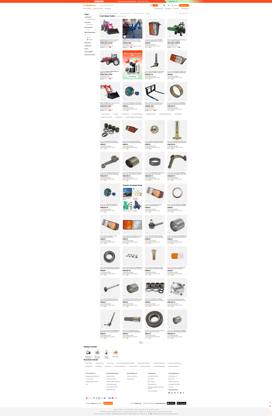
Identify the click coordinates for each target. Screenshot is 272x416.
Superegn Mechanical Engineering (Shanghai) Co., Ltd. (132, 45)
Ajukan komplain (151, 381)
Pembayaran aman (110, 376)
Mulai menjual (171, 378)
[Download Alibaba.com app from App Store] (171, 403)
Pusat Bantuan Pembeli (153, 376)
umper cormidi (110, 363)
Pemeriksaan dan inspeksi (112, 386)
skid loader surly (125, 114)
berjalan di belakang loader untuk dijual (134, 117)
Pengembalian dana (152, 384)
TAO (147, 409)
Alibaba (101, 13)
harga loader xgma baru (173, 366)
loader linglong (89, 363)
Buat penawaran (130, 378)
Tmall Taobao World (129, 409)
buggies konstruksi (99, 363)
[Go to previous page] (138, 342)
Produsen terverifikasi (132, 376)
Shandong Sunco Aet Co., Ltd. (106, 45)
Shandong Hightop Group (172, 45)
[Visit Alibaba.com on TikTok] (183, 393)
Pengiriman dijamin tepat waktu (113, 381)
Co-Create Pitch (89, 378)
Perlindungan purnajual (111, 384)
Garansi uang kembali (111, 378)
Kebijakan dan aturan (110, 389)
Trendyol (151, 409)
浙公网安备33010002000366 (159, 413)
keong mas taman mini (145, 366)
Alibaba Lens (94, 403)
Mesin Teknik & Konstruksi (126, 13)
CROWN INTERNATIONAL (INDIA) (152, 45)
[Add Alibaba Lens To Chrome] (108, 403)
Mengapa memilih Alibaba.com (92, 376)
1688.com (121, 409)
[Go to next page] (149, 342)
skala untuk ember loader (107, 117)
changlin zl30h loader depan (165, 114)
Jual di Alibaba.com (172, 376)
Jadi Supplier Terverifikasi (174, 384)
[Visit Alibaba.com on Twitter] (175, 393)
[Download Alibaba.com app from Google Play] (181, 403)
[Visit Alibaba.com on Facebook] (169, 393)
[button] (151, 5)
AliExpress (116, 409)
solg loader (116, 114)
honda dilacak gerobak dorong (175, 363)
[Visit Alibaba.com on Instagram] (178, 393)
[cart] (169, 5)
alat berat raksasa (133, 366)
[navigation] (91, 178)
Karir (87, 384)
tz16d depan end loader (151, 114)
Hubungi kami (151, 378)
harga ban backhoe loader (120, 366)
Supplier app (138, 403)
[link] (270, 402)
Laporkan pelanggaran (153, 390)
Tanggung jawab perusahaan (92, 381)
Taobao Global (142, 409)
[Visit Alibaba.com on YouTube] (180, 393)
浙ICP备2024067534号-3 (172, 413)
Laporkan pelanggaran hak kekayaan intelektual (156, 387)
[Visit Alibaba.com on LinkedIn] (172, 393)
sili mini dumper (89, 366)
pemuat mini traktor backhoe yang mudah (126, 363)
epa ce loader (108, 366)
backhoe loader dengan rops (144, 363)
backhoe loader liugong (137, 114)
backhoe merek (119, 117)
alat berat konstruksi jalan (159, 366)
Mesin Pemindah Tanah (139, 13)
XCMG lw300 (99, 366)
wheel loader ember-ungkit (159, 363)
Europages (156, 409)
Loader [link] (147, 13)
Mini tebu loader (178, 114)
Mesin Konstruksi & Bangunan (111, 13)
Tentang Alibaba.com (91, 373)
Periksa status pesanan (173, 381)
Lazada (136, 409)
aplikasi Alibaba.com (160, 403)
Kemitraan (170, 386)
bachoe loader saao (106, 114)
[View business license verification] (148, 414)
